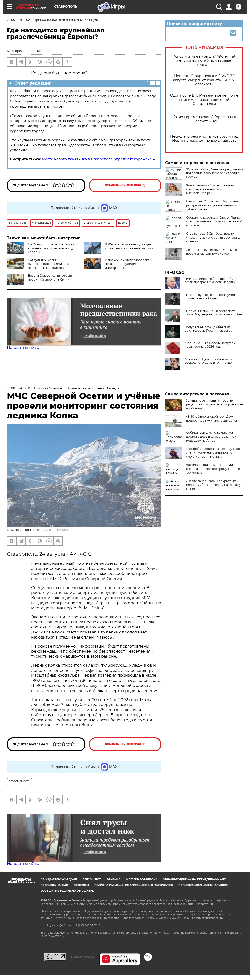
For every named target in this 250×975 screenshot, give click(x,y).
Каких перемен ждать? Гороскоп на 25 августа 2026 (204, 119)
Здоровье (33, 51)
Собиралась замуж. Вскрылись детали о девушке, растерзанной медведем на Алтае (211, 436)
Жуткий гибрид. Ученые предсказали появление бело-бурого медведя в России (214, 173)
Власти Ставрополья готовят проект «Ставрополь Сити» (50, 277)
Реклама (113, 879)
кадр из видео (60, 530)
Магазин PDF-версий (141, 879)
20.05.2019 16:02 (18, 20)
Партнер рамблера (82, 956)
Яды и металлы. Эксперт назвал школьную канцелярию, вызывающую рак (210, 189)
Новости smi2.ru (23, 347)
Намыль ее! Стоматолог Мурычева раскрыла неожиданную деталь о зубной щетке (212, 205)
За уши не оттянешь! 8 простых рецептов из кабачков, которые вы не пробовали (214, 404)
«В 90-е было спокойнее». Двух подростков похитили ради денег (212, 418)
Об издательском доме (59, 879)
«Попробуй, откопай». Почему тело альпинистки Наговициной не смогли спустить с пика (213, 452)
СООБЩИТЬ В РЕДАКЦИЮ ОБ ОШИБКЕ (67, 890)
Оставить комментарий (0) (125, 185)
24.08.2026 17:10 (18, 388)
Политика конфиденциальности (203, 885)
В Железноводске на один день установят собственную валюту (129, 246)
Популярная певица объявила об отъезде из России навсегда (208, 328)
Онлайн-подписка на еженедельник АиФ (194, 879)
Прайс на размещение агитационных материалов (133, 885)
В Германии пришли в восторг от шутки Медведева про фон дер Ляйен (213, 312)
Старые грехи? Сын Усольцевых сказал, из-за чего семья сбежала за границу (213, 237)
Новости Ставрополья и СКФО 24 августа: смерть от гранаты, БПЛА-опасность (204, 80)
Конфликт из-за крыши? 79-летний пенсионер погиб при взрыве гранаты (204, 60)
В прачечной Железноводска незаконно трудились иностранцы (127, 264)
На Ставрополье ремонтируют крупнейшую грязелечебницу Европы (51, 248)
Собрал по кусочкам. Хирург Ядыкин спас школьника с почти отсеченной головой (214, 221)
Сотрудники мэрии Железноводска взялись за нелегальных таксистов (48, 264)
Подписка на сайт (54, 885)
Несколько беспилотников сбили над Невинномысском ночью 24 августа (204, 138)
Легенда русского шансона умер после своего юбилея (210, 296)
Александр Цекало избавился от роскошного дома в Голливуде (210, 361)
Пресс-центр (92, 879)
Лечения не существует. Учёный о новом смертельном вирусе (211, 251)
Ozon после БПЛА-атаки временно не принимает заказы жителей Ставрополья (204, 99)
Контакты (81, 885)
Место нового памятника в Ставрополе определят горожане (97, 159)
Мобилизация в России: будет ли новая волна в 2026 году (210, 345)
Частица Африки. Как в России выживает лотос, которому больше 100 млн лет (213, 468)
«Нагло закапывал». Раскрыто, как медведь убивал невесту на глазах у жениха (213, 485)
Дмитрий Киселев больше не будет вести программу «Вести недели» (212, 280)
